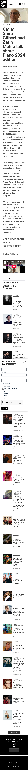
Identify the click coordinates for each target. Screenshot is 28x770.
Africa (22, 436)
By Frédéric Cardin (17, 529)
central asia (16, 472)
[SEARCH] (16, 4)
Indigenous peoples (18, 490)
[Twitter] (13, 767)
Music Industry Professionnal (10, 388)
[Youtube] (26, 4)
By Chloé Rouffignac (17, 674)
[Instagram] (24, 4)
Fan (5, 389)
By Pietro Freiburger (17, 346)
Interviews (5, 24)
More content (14, 732)
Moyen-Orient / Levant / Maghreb (19, 456)
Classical (15, 334)
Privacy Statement (13, 758)
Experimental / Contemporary (17, 317)
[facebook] (22, 4)
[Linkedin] (18, 767)
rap (14, 576)
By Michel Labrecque (17, 586)
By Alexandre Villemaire (18, 430)
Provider (6, 393)
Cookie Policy (13, 760)
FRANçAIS (11, 4)
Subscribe (14, 750)
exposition (16, 298)
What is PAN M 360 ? (13, 762)
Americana (16, 535)
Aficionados (7, 386)
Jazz (14, 436)
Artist (5, 395)
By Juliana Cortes (16, 549)
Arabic (15, 458)
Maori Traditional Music (17, 575)
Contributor (6, 391)
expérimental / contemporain (17, 297)
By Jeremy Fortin (16, 466)
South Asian (17, 475)
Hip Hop (15, 536)
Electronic (16, 296)
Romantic (15, 335)
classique (14, 278)
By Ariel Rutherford (17, 309)
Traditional (17, 494)
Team (13, 761)
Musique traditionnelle (17, 493)
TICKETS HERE (10, 254)
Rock (15, 320)
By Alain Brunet (16, 328)
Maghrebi (18, 436)
